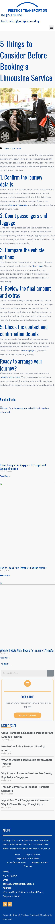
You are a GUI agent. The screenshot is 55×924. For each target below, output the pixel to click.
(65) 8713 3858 (10, 875)
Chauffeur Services (16, 862)
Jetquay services (39, 862)
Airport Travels (33, 854)
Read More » (5, 476)
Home (18, 854)
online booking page (10, 377)
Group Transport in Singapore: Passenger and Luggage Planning (23, 467)
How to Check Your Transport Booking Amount (23, 568)
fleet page (38, 266)
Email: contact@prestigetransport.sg (20, 21)
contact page (28, 350)
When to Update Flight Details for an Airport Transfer (27, 650)
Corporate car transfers (27, 858)
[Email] (10, 904)
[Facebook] (5, 904)
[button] (51, 27)
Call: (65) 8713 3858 (11, 15)
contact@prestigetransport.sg (18, 884)
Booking (27, 866)
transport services (18, 205)
